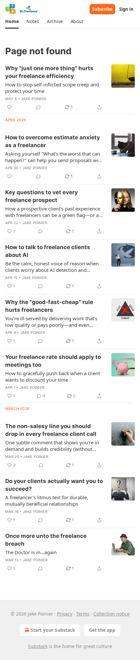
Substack (38, 646)
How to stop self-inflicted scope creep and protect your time (52, 87)
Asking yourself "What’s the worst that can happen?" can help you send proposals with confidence (54, 156)
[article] (70, 87)
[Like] (9, 107)
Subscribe (102, 9)
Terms (83, 614)
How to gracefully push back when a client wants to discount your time (52, 376)
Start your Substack (53, 630)
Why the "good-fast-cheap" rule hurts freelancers (49, 306)
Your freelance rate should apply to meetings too (53, 361)
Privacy (64, 614)
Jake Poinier (33, 98)
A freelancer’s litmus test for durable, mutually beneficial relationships (46, 500)
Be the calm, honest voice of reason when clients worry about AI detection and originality (52, 266)
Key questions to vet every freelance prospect (41, 196)
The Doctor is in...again (31, 552)
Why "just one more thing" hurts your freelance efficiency (49, 72)
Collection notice (111, 614)
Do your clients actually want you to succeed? (54, 485)
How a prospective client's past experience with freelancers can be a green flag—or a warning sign (52, 211)
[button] (11, 21)
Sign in (126, 9)
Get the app (102, 630)
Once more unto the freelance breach (46, 540)
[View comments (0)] (38, 107)
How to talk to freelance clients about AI (47, 251)
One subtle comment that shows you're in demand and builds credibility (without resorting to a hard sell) (52, 445)
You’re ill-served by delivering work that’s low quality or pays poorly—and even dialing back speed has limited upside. (51, 321)
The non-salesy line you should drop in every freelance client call (50, 430)
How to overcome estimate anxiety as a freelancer (52, 141)
